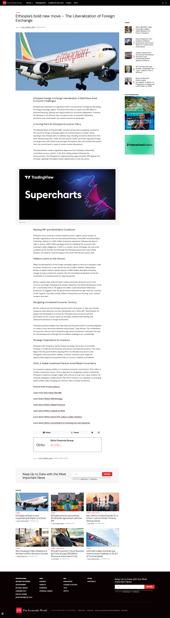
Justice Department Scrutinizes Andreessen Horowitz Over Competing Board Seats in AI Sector (145, 57)
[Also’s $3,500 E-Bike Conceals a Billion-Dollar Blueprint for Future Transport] (128, 29)
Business (18, 12)
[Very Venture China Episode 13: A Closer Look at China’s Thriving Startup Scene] (102, 502)
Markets (42, 585)
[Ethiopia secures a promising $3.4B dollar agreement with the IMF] (67, 502)
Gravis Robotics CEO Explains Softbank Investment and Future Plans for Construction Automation (144, 43)
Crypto (66, 591)
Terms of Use (93, 479)
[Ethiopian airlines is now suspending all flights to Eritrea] (32, 502)
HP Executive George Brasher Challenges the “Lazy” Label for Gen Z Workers (145, 69)
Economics (43, 588)
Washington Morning (23, 581)
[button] (162, 2)
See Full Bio (55, 445)
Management (68, 581)
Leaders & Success (96, 512)
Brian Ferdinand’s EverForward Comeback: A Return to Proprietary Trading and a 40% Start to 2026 (145, 82)
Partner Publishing (21, 578)
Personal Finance (45, 591)
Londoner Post (21, 591)
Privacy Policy (84, 479)
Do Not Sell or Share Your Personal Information (107, 610)
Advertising (124, 610)
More (64, 578)
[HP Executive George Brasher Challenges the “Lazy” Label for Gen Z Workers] (128, 69)
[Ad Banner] (67, 194)
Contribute (91, 581)
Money (41, 578)
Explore (89, 578)
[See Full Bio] (61, 445)
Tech (65, 588)
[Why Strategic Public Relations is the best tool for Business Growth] (32, 537)
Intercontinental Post (24, 597)
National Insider (22, 588)
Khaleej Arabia (21, 594)
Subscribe (107, 474)
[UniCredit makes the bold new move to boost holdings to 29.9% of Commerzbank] (102, 537)
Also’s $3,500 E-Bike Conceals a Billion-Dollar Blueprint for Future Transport (144, 30)
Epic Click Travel (132, 127)
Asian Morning (21, 585)
